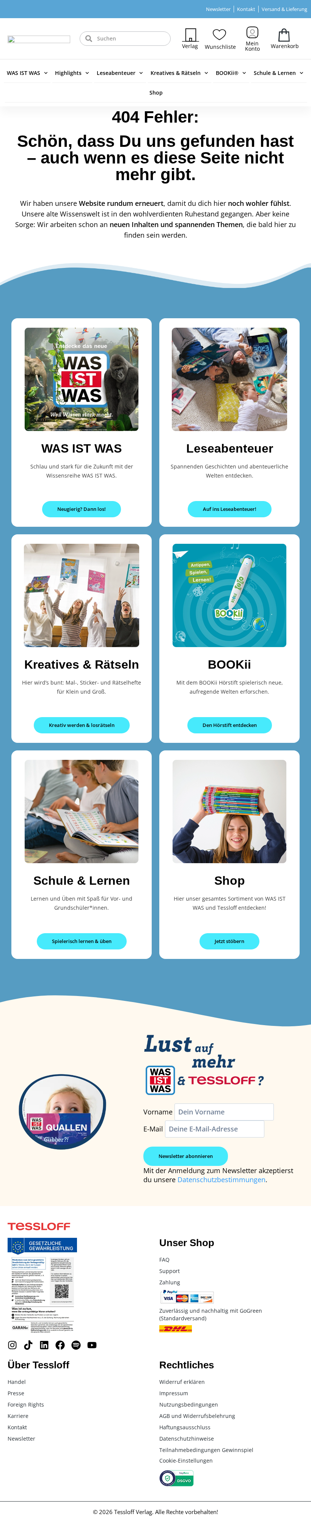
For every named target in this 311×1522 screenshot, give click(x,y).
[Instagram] (12, 1345)
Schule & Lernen (275, 72)
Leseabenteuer (116, 72)
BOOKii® (227, 72)
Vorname (158, 1111)
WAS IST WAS (23, 72)
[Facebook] (60, 1345)
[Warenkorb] (284, 35)
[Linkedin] (44, 1345)
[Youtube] (92, 1345)
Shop (156, 92)
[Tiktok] (28, 1345)
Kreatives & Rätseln (176, 72)
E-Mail (153, 1128)
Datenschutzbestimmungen (221, 1179)
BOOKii (229, 664)
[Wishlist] (219, 34)
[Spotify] (76, 1345)
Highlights (68, 72)
